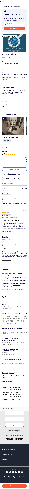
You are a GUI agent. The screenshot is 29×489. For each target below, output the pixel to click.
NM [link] (11, 6)
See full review (6, 231)
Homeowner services (8, 449)
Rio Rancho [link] (17, 6)
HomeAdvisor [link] (5, 6)
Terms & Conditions (23, 480)
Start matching (14, 28)
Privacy (6, 477)
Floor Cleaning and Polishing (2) (11, 178)
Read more (5, 79)
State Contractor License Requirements (12, 273)
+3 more (16, 63)
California (10, 477)
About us (4, 464)
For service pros (7, 454)
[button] (13, 131)
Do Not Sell (15, 477)
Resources (5, 459)
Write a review (14, 169)
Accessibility (22, 477)
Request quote (14, 486)
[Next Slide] (6, 147)
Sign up (14, 425)
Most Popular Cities (7, 408)
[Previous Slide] (3, 147)
